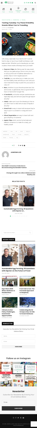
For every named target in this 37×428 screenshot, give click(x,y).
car (12, 131)
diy (16, 131)
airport (5, 131)
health (28, 131)
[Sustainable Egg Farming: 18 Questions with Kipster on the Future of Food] (18, 195)
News (33, 12)
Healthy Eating (6, 20)
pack (13, 134)
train (4, 137)
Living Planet (25, 12)
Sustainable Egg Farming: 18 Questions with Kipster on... (18, 210)
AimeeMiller (11, 27)
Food (3, 12)
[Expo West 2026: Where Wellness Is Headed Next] (10, 281)
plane (19, 134)
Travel (24, 20)
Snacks (26, 134)
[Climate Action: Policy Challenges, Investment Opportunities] (10, 302)
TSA (17, 137)
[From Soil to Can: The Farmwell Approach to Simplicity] (27, 281)
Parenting (16, 20)
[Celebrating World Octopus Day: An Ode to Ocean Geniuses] (27, 302)
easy (21, 131)
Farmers (11, 12)
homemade (6, 134)
